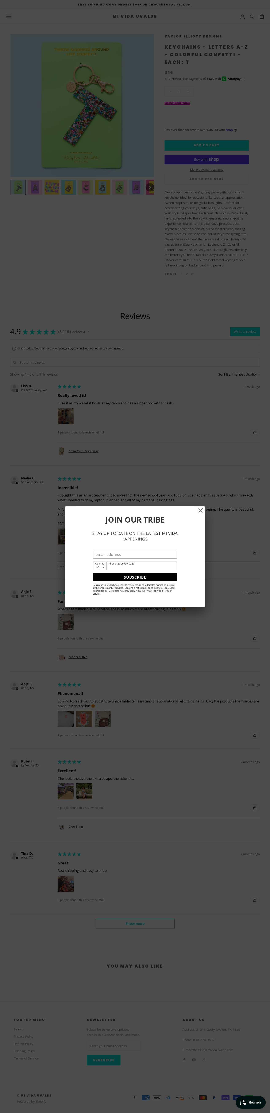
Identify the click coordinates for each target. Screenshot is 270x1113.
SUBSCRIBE (135, 577)
